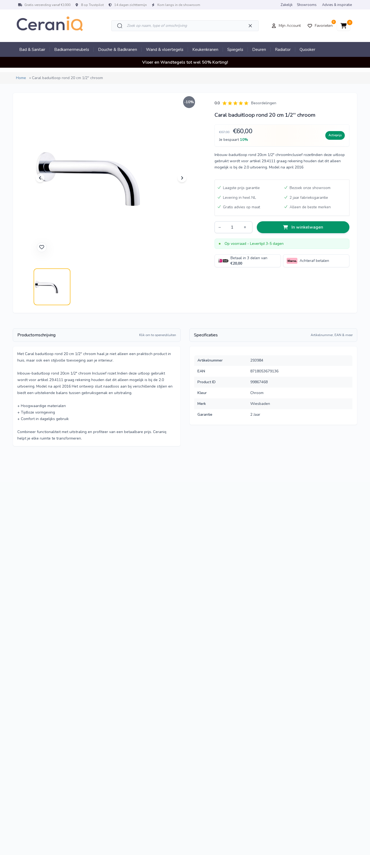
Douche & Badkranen (117, 49)
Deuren (259, 49)
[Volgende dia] (182, 178)
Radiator (283, 49)
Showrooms (307, 4)
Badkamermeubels (71, 49)
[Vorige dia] (40, 178)
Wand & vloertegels (164, 49)
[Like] (42, 247)
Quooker (307, 49)
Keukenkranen (205, 49)
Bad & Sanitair (32, 49)
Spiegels (235, 49)
